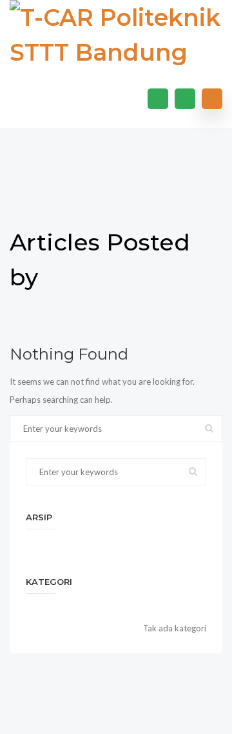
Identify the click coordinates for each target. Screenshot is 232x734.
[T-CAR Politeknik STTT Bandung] (116, 35)
